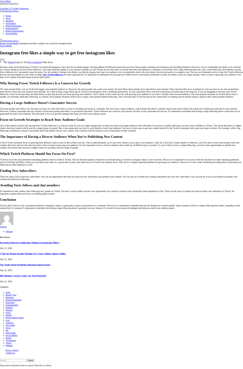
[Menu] (1, 39)
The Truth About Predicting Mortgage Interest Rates (25, 265)
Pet (7, 330)
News (8, 18)
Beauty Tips (11, 295)
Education (10, 302)
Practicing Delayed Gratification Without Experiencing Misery (29, 242)
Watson (11, 62)
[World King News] (9, 11)
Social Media (11, 33)
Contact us (10, 353)
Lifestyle (9, 323)
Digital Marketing (13, 26)
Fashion (9, 307)
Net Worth (10, 325)
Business (10, 21)
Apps (8, 292)
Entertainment (12, 28)
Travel (8, 343)
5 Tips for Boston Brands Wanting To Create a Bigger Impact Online (33, 253)
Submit (30, 360)
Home (8, 16)
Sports (8, 338)
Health (9, 315)
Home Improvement (14, 31)
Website (9, 345)
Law (8, 320)
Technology (11, 23)
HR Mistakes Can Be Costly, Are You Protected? (23, 276)
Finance (9, 310)
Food (8, 312)
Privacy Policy (12, 350)
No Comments (34, 62)
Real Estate (11, 333)
